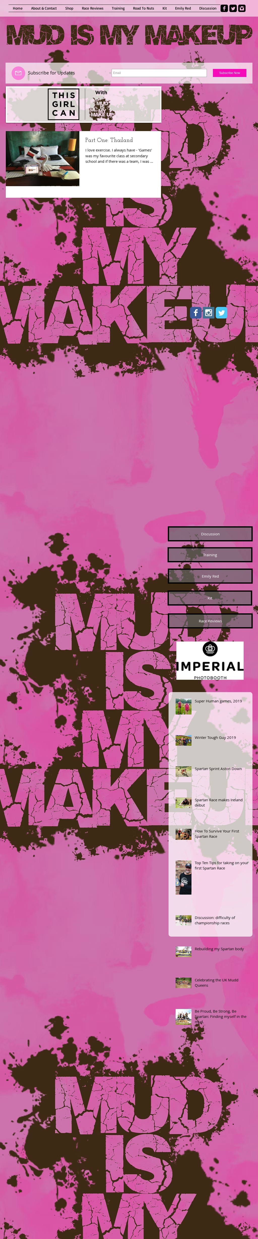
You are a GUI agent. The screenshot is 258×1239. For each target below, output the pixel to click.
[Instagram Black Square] (242, 8)
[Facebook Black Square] (224, 8)
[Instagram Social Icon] (208, 312)
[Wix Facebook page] (196, 312)
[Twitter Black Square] (233, 8)
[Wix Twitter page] (221, 312)
